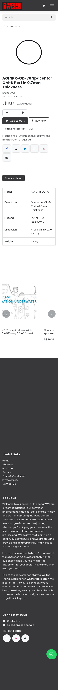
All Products (13, 26)
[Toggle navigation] (52, 5)
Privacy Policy (10, 480)
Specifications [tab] (13, 178)
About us (7, 464)
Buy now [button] (40, 121)
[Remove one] (6, 112)
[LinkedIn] (25, 148)
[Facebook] (7, 148)
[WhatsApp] (34, 148)
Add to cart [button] (17, 121)
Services (7, 472)
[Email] (7, 157)
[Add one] (22, 112)
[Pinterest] (44, 148)
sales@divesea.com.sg (20, 625)
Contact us (9, 484)
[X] (16, 148)
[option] (29, 314)
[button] (6, 314)
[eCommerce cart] (43, 5)
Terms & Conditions (13, 476)
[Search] (51, 17)
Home (5, 460)
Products (7, 468)
